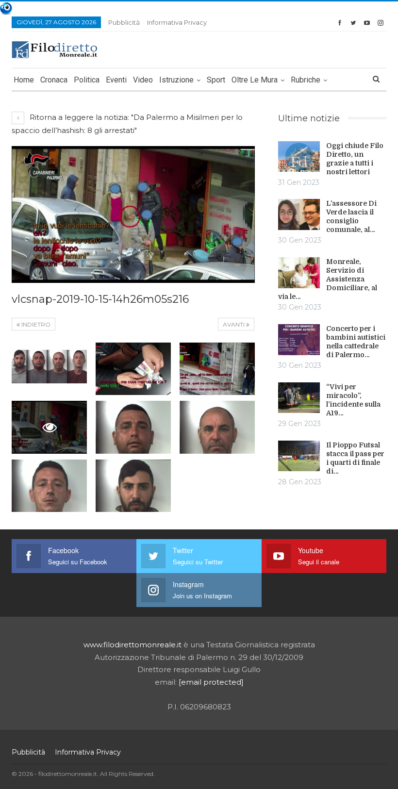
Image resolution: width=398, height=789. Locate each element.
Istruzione (176, 79)
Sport (216, 79)
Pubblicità (124, 22)
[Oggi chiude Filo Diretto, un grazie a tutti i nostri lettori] (299, 156)
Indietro (35, 324)
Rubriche (305, 79)
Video (143, 79)
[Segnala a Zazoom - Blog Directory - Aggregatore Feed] (6, 7)
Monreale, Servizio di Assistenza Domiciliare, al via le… (327, 279)
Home (24, 79)
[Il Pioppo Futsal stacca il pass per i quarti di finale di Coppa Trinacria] (299, 456)
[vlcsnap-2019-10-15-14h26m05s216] (49, 369)
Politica (87, 79)
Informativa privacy (177, 22)
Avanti (234, 324)
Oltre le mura (255, 79)
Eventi (116, 79)
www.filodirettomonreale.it (132, 644)
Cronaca (53, 79)
